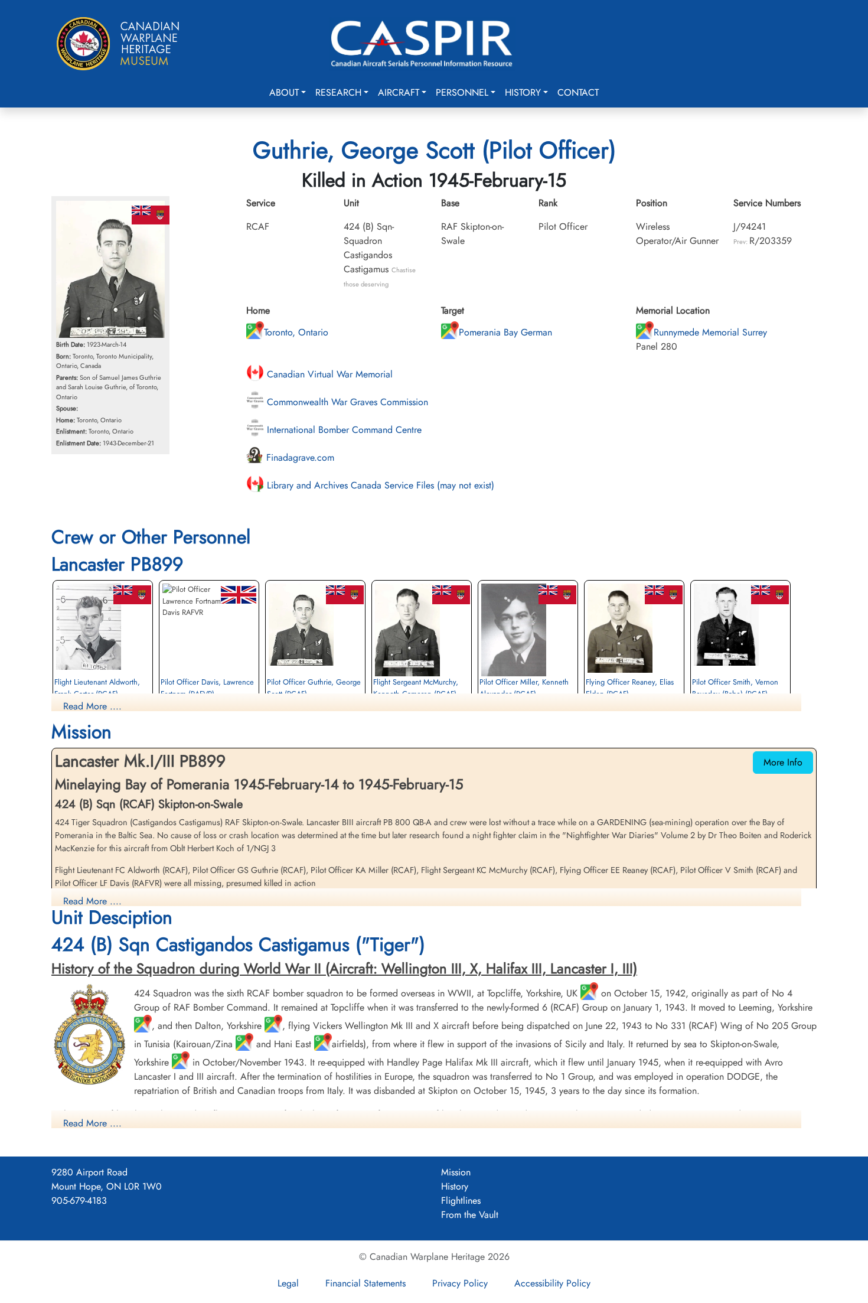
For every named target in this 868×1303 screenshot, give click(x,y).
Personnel (462, 92)
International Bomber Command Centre (343, 429)
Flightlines (461, 1200)
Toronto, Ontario (296, 332)
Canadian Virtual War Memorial (328, 374)
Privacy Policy (460, 1283)
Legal (288, 1283)
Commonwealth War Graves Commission (346, 402)
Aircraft (398, 92)
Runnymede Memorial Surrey (710, 332)
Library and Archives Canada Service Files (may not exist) (379, 485)
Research (338, 92)
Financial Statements (365, 1283)
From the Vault (469, 1214)
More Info (783, 762)
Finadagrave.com (298, 457)
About (284, 92)
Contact (578, 92)
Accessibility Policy (552, 1283)
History (523, 92)
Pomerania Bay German (505, 332)
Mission (456, 1172)
